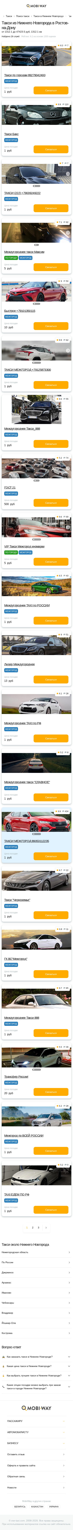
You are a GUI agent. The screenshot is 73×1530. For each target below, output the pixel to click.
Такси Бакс (11, 134)
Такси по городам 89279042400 (24, 75)
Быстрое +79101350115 (19, 311)
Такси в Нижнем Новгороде (48, 16)
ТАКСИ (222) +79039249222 (22, 193)
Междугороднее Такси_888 (22, 428)
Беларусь (19, 1507)
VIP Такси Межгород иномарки (24, 546)
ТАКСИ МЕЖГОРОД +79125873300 (27, 369)
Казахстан (37, 1507)
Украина (54, 1507)
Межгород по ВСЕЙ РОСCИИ (23, 1135)
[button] (34, 185)
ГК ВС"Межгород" (15, 959)
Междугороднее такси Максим (24, 252)
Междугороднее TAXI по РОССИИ (27, 605)
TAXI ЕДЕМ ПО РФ (16, 1194)
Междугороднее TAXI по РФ (22, 723)
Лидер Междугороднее (19, 664)
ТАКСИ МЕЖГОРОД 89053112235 (26, 841)
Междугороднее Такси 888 (21, 1017)
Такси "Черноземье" (17, 900)
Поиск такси (22, 16)
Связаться (51, 90)
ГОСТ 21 (9, 487)
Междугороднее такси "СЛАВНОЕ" (27, 782)
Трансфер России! (16, 1076)
